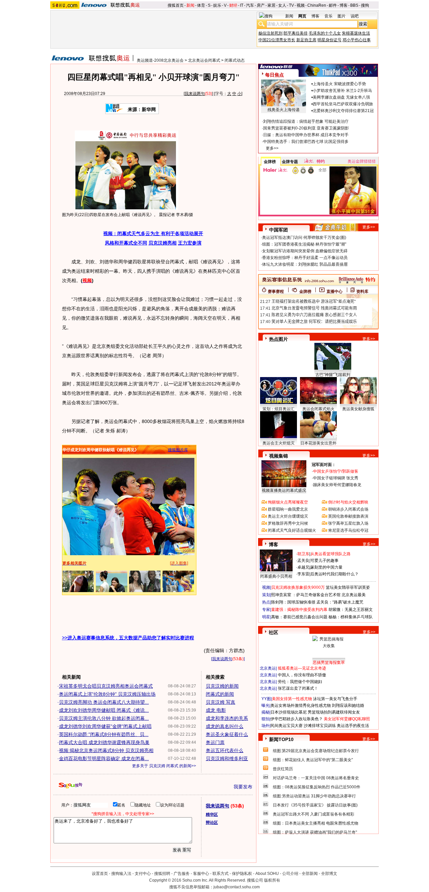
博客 (344, 5)
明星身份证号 (329, 40)
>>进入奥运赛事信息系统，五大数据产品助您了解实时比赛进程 (128, 637)
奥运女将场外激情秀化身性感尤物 (300, 705)
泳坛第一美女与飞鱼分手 (335, 698)
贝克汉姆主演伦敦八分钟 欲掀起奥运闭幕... (104, 718)
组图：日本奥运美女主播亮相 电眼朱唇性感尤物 (315, 823)
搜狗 (365, 5)
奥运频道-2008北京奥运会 (160, 60)
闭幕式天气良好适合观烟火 (292, 530)
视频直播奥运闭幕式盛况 (284, 490)
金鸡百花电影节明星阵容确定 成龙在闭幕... (104, 758)
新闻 (190, 5)
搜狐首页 (176, 5)
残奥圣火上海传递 (283, 109)
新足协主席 (306, 40)
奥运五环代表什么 (224, 750)
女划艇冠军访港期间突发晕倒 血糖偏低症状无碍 (305, 251)
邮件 (333, 5)
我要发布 (243, 786)
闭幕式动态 (235, 60)
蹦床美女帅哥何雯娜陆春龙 (337, 484)
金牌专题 (290, 161)
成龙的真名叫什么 (224, 726)
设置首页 (100, 873)
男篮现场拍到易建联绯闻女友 (334, 712)
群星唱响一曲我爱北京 (288, 509)
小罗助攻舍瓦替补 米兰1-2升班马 (342, 90)
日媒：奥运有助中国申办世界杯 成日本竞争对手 (306, 135)
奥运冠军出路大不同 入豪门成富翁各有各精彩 (313, 814)
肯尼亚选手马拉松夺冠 (348, 530)
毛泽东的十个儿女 (325, 33)
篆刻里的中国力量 (326, 567)
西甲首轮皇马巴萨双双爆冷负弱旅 (343, 104)
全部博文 (329, 873)
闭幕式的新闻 (220, 694)
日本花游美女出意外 (318, 443)
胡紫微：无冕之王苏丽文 (350, 609)
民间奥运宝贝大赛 (286, 725)
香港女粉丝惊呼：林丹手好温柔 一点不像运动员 (305, 257)
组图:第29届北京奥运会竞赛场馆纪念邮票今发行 (316, 750)
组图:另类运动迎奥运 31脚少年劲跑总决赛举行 (314, 796)
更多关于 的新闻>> (164, 766)
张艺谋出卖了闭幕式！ (298, 688)
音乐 (328, 16)
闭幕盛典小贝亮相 (276, 576)
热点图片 (278, 339)
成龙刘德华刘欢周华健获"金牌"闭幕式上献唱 (105, 726)
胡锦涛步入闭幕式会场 (348, 509)
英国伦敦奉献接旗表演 (348, 516)
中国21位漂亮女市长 (276, 40)
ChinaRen (316, 5)
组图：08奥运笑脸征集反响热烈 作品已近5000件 (316, 787)
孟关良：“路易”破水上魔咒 (339, 602)
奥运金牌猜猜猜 (362, 161)
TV (291, 5)
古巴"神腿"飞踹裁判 (332, 374)
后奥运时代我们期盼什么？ (334, 574)
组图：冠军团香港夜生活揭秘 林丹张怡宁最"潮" (304, 244)
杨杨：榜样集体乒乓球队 (350, 617)
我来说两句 (195, 93)
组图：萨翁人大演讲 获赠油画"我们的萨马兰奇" (315, 832)
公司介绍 (290, 873)
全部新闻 (310, 873)
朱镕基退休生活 (356, 33)
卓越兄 (303, 567)
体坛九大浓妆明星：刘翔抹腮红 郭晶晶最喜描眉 (305, 264)
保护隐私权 (242, 873)
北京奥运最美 (354, 594)
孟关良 (303, 560)
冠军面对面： (324, 464)
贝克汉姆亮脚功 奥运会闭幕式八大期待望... (104, 702)
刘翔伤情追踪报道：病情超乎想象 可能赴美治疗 (306, 121)
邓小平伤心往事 (357, 40)
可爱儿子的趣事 (324, 560)
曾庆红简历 (283, 769)
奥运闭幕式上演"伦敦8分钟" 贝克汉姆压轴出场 (107, 694)
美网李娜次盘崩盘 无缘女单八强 (341, 97)
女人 (282, 5)
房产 (261, 5)
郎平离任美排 (296, 33)
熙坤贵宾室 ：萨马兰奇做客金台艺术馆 (306, 594)
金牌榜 (270, 161)
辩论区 (212, 822)
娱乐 (217, 5)
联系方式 (220, 873)
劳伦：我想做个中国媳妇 (300, 681)
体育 (201, 5)
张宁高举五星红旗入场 (348, 523)
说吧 (355, 16)
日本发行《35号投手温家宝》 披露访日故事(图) (315, 805)
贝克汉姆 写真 (220, 702)
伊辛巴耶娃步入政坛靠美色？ (296, 719)
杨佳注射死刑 (270, 33)
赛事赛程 (276, 291)
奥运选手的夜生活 (353, 725)
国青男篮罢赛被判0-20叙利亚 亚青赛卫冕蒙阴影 (306, 128)
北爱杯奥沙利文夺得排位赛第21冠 (343, 110)
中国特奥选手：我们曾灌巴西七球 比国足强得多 (306, 141)
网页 (302, 16)
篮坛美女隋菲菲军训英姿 (348, 587)
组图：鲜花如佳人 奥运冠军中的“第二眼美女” (313, 759)
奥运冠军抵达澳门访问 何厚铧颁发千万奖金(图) (304, 237)
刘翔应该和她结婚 (348, 705)
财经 (233, 5)
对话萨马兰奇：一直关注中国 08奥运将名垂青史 (316, 778)
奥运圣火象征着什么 (227, 734)
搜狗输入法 (121, 873)
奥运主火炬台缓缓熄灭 (288, 516)
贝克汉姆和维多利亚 (227, 758)
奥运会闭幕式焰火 (318, 409)
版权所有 (272, 880)
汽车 (250, 5)
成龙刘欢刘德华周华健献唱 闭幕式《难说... (104, 710)
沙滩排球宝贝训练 (320, 725)
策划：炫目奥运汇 (278, 409)
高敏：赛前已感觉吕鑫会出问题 (299, 617)
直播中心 (334, 291)
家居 (271, 5)
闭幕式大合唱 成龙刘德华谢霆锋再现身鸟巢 (104, 742)
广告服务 (182, 873)
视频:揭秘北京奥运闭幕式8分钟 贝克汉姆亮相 (106, 750)
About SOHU (267, 873)
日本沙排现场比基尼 (288, 712)
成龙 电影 (216, 710)
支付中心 (143, 873)
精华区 (212, 814)
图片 (342, 16)
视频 (301, 5)
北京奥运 (268, 668)
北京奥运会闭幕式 (204, 60)
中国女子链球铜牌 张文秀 (335, 478)
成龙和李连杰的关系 (227, 718)
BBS (354, 5)
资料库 (362, 291)
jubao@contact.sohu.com (236, 887)
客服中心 (201, 873)
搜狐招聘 (162, 873)
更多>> (272, 148)
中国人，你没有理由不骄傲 (302, 675)
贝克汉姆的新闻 (222, 686)
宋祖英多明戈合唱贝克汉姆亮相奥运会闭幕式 (106, 686)
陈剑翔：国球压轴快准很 (293, 602)
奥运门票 (215, 742)
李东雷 (303, 574)
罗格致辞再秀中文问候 (288, 523)
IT (241, 5)
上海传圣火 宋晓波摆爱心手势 (339, 84)
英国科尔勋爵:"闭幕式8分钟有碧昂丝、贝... (103, 734)
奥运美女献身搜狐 (358, 409)
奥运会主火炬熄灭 (278, 443)
